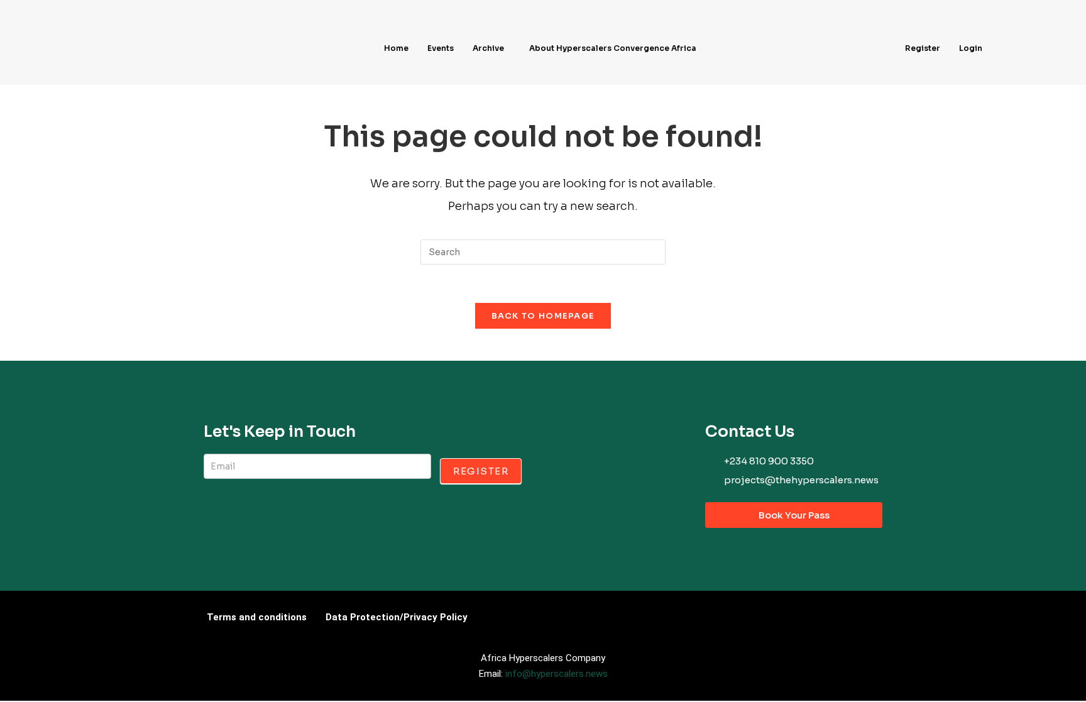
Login (970, 48)
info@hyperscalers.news (556, 673)
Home (396, 48)
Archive (488, 48)
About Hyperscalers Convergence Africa (612, 48)
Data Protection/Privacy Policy (397, 617)
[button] (491, 48)
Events (440, 48)
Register (922, 48)
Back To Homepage (543, 315)
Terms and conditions (257, 617)
